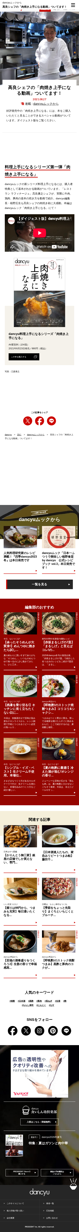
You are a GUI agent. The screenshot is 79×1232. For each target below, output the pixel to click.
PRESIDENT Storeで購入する (21, 1173)
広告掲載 (50, 1211)
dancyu (8, 434)
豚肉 (39, 1001)
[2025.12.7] (20, 836)
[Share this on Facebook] (39, 420)
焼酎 (12, 1001)
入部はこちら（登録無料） (39, 1122)
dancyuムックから (46, 103)
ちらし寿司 (28, 1005)
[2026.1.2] (58, 623)
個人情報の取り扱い (15, 1211)
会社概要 (10, 1218)
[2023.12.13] (20, 537)
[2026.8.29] (20, 686)
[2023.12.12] (58, 537)
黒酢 (31, 1001)
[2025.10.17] (20, 749)
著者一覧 (50, 1203)
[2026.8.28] (20, 623)
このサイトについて (15, 1203)
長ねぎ (48, 1001)
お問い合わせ (52, 1218)
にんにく (41, 1005)
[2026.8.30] (58, 889)
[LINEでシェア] (51, 420)
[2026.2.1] (20, 941)
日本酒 (21, 1001)
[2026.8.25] (58, 941)
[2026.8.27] (58, 749)
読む (19, 434)
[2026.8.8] (20, 889)
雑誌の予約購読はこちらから (57, 1173)
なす (51, 1005)
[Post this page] (27, 420)
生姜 (57, 1001)
